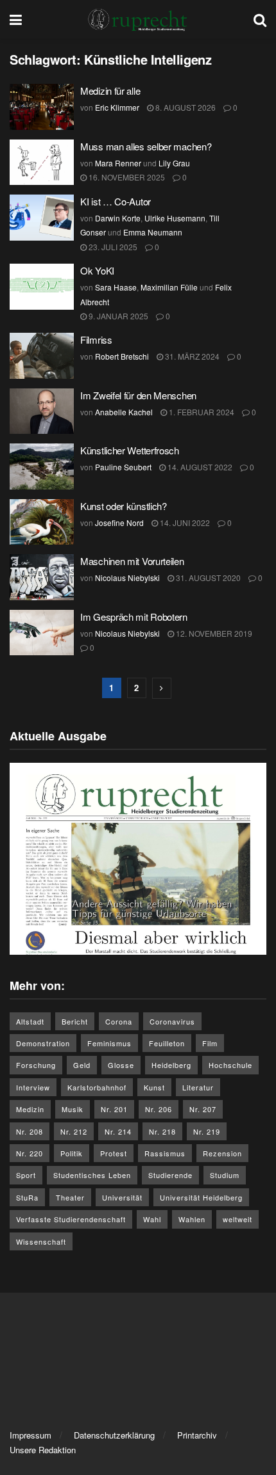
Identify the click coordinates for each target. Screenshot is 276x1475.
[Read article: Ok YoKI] (42, 287)
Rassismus (164, 1153)
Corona (118, 1021)
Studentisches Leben (92, 1175)
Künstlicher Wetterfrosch (129, 450)
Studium (224, 1175)
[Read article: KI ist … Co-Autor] (42, 218)
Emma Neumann (152, 232)
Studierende (170, 1175)
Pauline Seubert (123, 466)
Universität (122, 1197)
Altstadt (30, 1021)
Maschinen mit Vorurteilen (132, 561)
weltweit (237, 1219)
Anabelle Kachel (124, 411)
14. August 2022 (199, 466)
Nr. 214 (118, 1131)
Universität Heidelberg (201, 1197)
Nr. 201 (114, 1109)
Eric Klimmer (117, 107)
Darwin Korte (118, 217)
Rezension (222, 1153)
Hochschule (230, 1065)
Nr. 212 (73, 1131)
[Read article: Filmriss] (42, 356)
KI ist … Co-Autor (115, 201)
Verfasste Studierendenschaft (71, 1219)
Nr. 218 (162, 1131)
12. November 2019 (213, 633)
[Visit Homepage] (138, 19)
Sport (26, 1175)
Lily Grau (174, 162)
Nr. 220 (29, 1153)
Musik (72, 1109)
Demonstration (43, 1043)
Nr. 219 (206, 1131)
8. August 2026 (184, 107)
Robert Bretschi (122, 356)
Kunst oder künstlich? (123, 506)
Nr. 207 (202, 1109)
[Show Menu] (16, 19)
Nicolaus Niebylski (127, 577)
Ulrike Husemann (174, 217)
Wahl (152, 1219)
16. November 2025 (126, 176)
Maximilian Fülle (169, 287)
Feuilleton (167, 1043)
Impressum (30, 1435)
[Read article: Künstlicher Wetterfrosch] (42, 466)
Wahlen (191, 1219)
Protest (113, 1153)
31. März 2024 (191, 356)
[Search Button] (260, 19)
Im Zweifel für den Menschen (138, 395)
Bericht (75, 1021)
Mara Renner (118, 162)
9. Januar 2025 (117, 315)
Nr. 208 (29, 1131)
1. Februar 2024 (200, 411)
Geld (82, 1065)
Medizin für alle (110, 90)
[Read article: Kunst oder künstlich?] (42, 522)
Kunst (154, 1087)
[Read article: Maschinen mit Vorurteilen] (42, 577)
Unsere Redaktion (43, 1450)
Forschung (36, 1065)
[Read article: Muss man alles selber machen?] (42, 163)
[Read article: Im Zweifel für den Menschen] (42, 411)
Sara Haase (116, 287)
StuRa (27, 1197)
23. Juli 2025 (112, 246)
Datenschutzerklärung (114, 1435)
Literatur (198, 1087)
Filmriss (96, 339)
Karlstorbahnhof (96, 1087)
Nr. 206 (158, 1109)
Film (210, 1043)
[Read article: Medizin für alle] (42, 107)
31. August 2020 (207, 577)
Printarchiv (197, 1435)
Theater (70, 1197)
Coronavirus (172, 1021)
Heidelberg (171, 1065)
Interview (33, 1087)
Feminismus (109, 1043)
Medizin (30, 1109)
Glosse (121, 1065)
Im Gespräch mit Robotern (133, 616)
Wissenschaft (41, 1241)
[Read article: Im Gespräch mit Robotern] (42, 633)
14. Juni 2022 (184, 522)
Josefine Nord (119, 522)
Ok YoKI (97, 270)
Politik (71, 1153)
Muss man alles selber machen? (147, 146)
